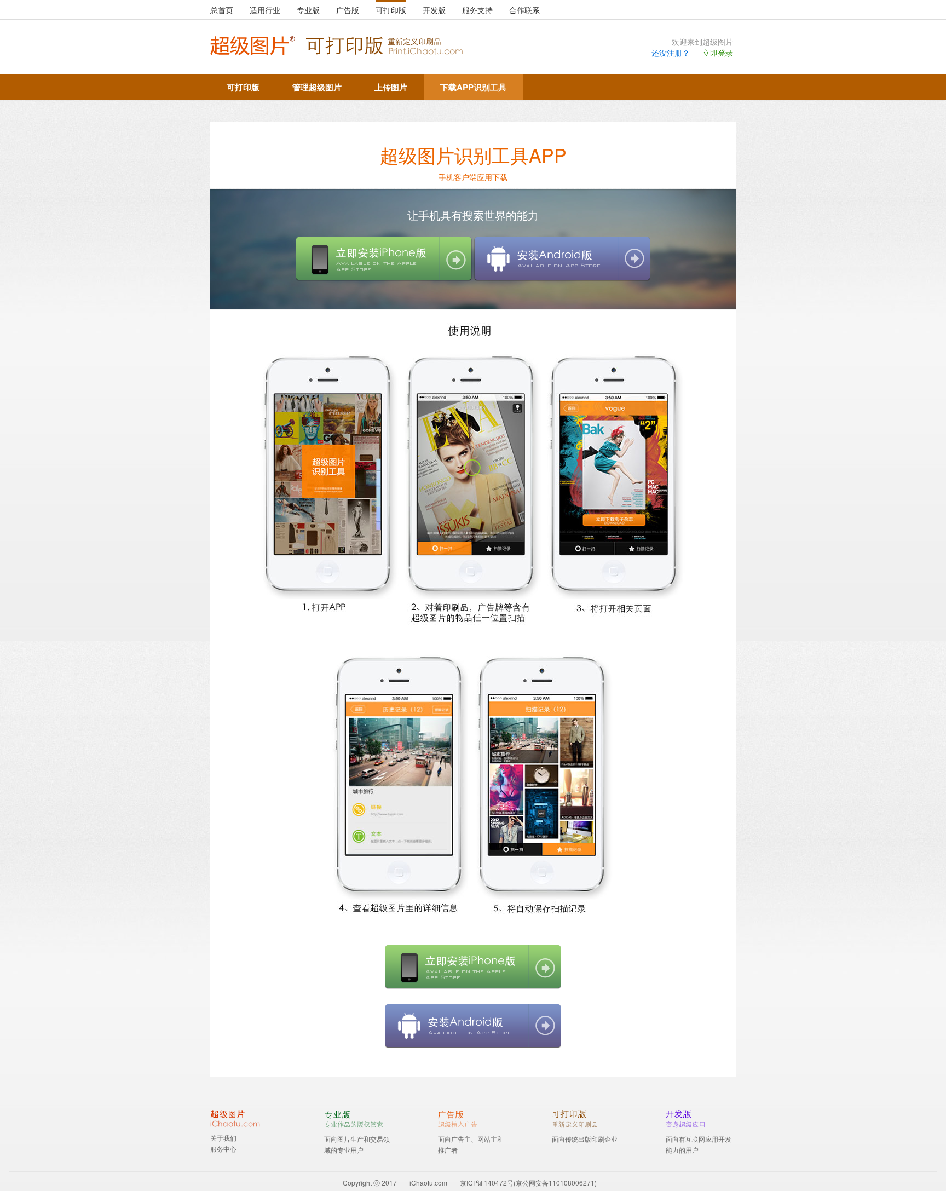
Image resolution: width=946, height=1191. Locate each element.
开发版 (434, 9)
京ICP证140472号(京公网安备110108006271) (528, 1182)
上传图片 (390, 87)
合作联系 (524, 9)
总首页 (221, 9)
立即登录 (717, 52)
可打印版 (391, 9)
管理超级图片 (317, 87)
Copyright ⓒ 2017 (370, 1182)
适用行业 (265, 9)
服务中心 (223, 1148)
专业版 (308, 9)
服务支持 (477, 9)
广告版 (347, 9)
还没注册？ (670, 52)
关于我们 (223, 1137)
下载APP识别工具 (473, 87)
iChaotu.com (428, 1182)
